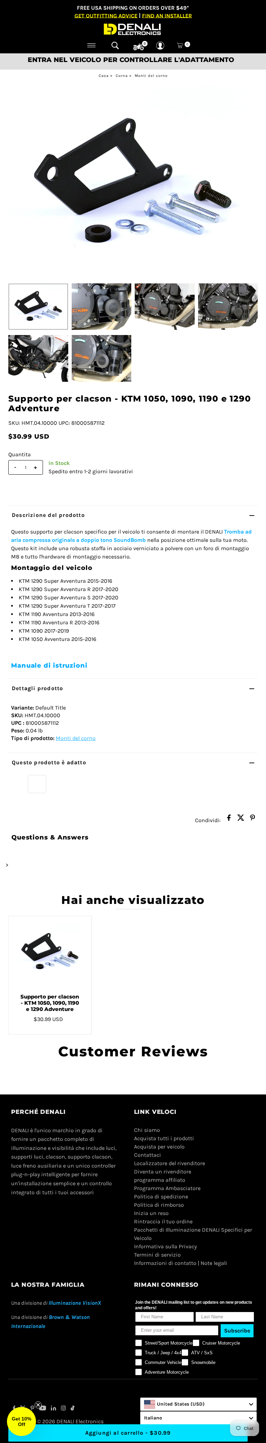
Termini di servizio (157, 1254)
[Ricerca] (115, 45)
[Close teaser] (38, 1404)
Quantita (19, 454)
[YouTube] (42, 1409)
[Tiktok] (72, 1409)
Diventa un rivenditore (162, 1171)
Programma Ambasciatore (167, 1188)
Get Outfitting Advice (106, 15)
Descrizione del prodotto (48, 515)
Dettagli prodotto (37, 688)
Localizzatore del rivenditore (169, 1163)
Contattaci (147, 1155)
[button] (21, 1421)
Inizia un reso (151, 1213)
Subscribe (237, 1330)
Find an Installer (167, 15)
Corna (122, 75)
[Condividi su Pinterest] (252, 820)
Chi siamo (147, 1130)
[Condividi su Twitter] (241, 820)
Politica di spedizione (161, 1196)
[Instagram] (63, 1409)
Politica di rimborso (159, 1205)
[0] (138, 47)
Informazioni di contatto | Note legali (180, 1263)
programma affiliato (159, 1180)
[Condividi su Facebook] (229, 820)
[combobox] (198, 1404)
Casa (104, 75)
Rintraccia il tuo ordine (163, 1221)
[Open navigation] (91, 45)
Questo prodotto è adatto (49, 762)
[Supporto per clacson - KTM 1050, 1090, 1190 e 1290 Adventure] (50, 952)
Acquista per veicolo (159, 1146)
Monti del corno (151, 75)
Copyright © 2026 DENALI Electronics (57, 1421)
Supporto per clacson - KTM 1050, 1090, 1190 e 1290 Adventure (49, 1002)
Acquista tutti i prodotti (164, 1138)
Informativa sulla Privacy (165, 1246)
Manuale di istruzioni (49, 665)
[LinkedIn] (53, 1409)
